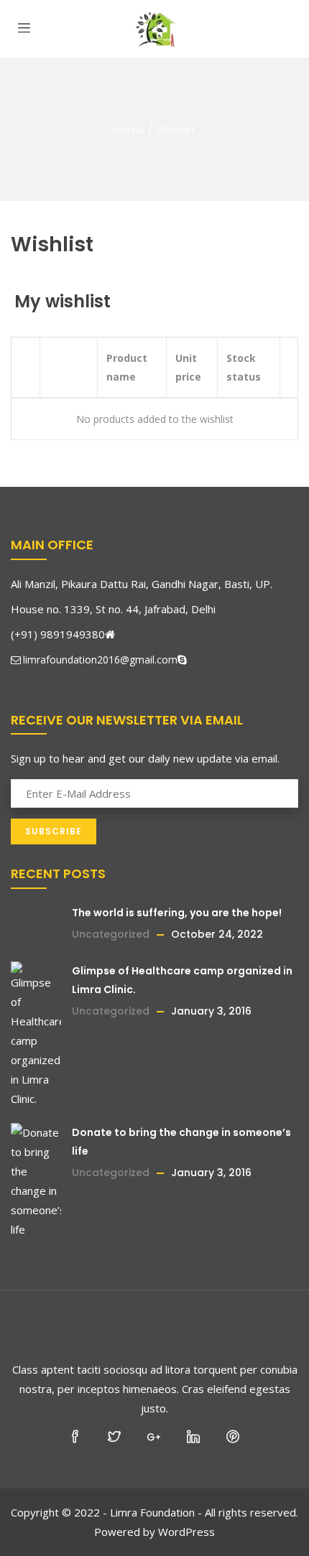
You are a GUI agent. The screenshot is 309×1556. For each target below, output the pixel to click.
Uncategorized (110, 934)
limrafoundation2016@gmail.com (100, 659)
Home (129, 129)
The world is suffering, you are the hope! (177, 912)
